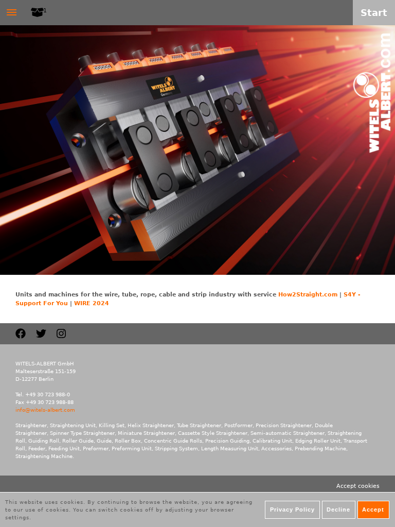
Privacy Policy (292, 509)
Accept (373, 509)
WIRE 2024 (91, 303)
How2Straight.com (307, 294)
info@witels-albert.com (45, 410)
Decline (338, 509)
